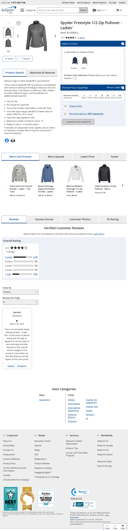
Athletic (71, 399)
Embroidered (74, 403)
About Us (7, 441)
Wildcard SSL (77, 499)
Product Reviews (42, 463)
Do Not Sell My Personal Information (14, 470)
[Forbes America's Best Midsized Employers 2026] (46, 499)
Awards (37, 445)
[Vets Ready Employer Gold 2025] (27, 499)
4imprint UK (102, 450)
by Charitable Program (77, 454)
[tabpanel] (64, 298)
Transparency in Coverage (47, 477)
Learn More (98, 234)
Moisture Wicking (72, 416)
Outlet (123, 2)
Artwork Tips (72, 448)
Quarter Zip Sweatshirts (91, 401)
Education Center (42, 441)
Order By (6, 287)
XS (87, 418)
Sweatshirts (44, 399)
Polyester (72, 421)
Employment (9, 454)
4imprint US (102, 441)
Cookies (7, 475)
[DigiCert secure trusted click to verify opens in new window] (81, 492)
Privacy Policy (9, 463)
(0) (119, 11)
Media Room (40, 459)
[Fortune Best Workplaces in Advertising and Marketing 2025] (10, 499)
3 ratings (81, 37)
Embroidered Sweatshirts (74, 409)
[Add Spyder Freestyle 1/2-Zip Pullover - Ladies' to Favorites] (18, 23)
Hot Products (83, 2)
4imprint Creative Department (74, 442)
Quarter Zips (92, 406)
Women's (90, 414)
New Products (99, 2)
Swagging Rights (42, 472)
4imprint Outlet (104, 461)
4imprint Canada (105, 445)
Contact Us (8, 450)
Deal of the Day (104, 466)
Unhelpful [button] (21, 366)
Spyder (89, 410)
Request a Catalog (43, 468)
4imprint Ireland (104, 454)
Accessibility (8, 445)
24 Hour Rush (68, 2)
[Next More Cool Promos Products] (122, 185)
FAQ (36, 454)
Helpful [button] (11, 366)
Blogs (37, 450)
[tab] (14, 73)
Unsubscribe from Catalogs (16, 480)
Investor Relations (12, 459)
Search (83, 10)
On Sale (112, 2)
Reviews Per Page (11, 298)
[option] (74, 62)
